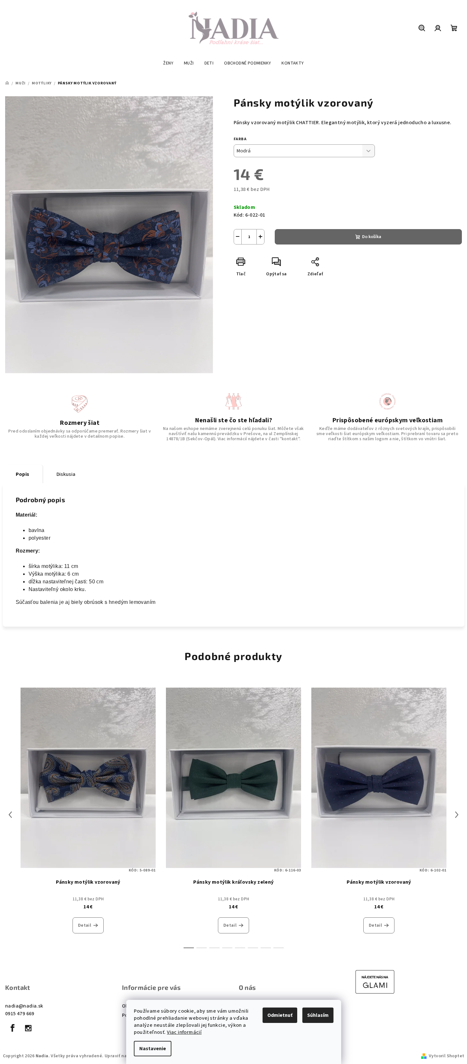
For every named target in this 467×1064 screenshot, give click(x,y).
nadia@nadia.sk (24, 1005)
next (457, 815)
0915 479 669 (19, 1013)
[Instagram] (28, 1028)
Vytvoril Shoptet (446, 1056)
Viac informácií (184, 1032)
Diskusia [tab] (66, 474)
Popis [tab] (23, 474)
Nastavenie (152, 1048)
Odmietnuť (279, 1015)
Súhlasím (318, 1015)
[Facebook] (12, 1028)
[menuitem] (168, 63)
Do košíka (371, 237)
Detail (84, 925)
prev (10, 815)
